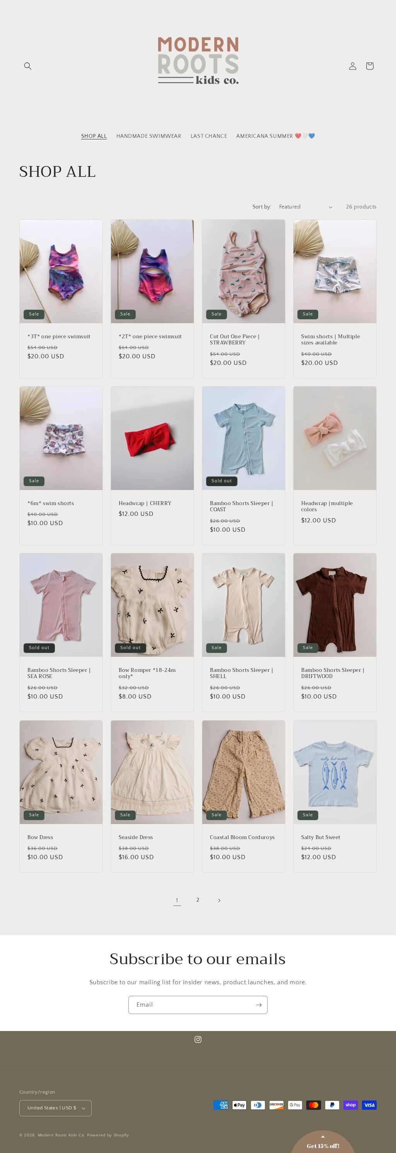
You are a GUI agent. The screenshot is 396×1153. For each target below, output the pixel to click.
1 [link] (177, 900)
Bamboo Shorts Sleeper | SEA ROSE (59, 673)
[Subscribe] (258, 1005)
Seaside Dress (136, 837)
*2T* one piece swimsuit (150, 336)
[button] (27, 66)
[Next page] (218, 900)
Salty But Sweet (321, 837)
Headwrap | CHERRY (145, 503)
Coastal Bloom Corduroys (242, 837)
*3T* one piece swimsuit (59, 336)
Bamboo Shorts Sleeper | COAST (242, 506)
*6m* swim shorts (50, 503)
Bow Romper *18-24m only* (147, 673)
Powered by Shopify (108, 1135)
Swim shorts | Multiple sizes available (330, 339)
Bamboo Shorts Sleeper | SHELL (242, 673)
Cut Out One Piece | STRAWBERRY (235, 339)
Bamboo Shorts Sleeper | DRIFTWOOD (333, 673)
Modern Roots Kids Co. (62, 1135)
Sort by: (262, 207)
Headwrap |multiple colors (327, 506)
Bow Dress (40, 837)
